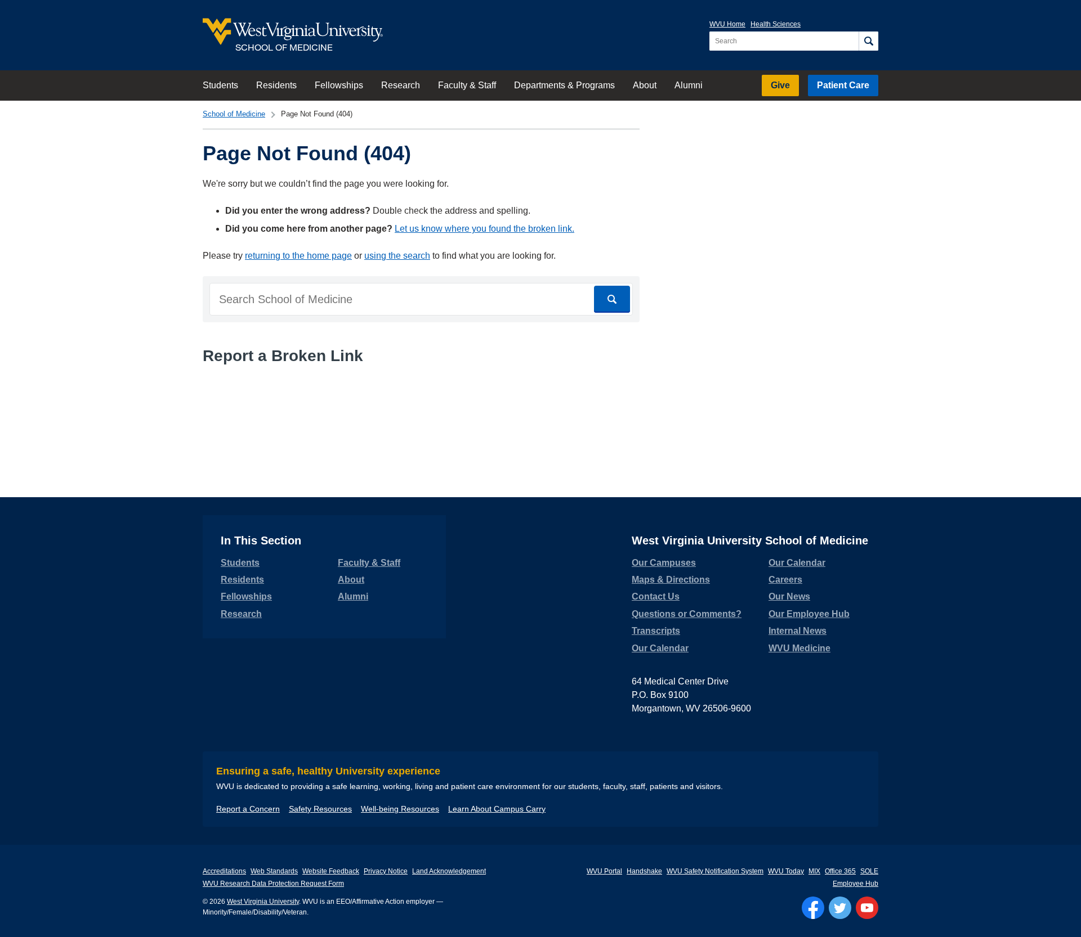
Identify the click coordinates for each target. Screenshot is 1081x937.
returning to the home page (298, 255)
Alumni (688, 85)
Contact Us (656, 596)
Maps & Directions (671, 579)
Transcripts (656, 631)
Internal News (798, 631)
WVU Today (786, 871)
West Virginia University (263, 902)
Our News (789, 596)
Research (400, 85)
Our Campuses (664, 562)
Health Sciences (776, 24)
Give (780, 85)
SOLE (869, 871)
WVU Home (727, 24)
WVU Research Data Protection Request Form (273, 884)
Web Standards (274, 871)
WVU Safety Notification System (715, 871)
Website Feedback (330, 871)
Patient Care (843, 85)
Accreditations (224, 871)
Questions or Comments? (686, 614)
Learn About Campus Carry (497, 808)
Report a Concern (248, 808)
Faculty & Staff (467, 85)
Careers (785, 579)
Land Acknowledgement (449, 871)
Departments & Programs (564, 85)
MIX (814, 871)
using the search (397, 255)
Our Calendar (660, 648)
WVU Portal (604, 871)
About (644, 85)
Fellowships (339, 85)
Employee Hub (855, 884)
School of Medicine (234, 114)
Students (220, 85)
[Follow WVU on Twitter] (840, 908)
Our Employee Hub (809, 614)
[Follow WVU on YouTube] (867, 908)
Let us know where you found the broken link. (484, 228)
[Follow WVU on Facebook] (813, 908)
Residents (276, 85)
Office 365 (840, 871)
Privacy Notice (386, 871)
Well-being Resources (400, 808)
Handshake (644, 871)
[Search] (868, 41)
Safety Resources (320, 808)
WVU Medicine (799, 648)
